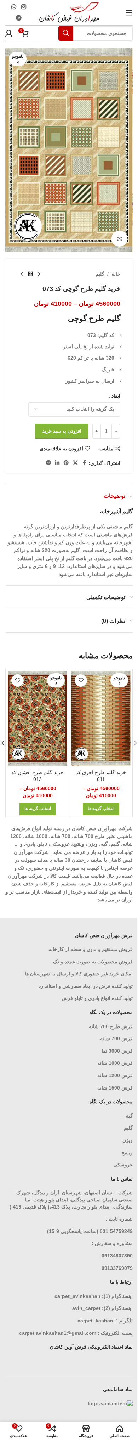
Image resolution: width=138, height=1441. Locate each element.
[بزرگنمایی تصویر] (119, 239)
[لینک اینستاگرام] (23, 6)
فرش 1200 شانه (115, 1075)
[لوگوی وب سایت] (69, 12)
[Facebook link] (84, 463)
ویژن (127, 1140)
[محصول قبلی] (39, 274)
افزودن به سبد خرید (61, 431)
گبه (129, 1116)
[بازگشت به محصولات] (30, 274)
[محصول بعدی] (22, 274)
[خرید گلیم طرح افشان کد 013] (37, 718)
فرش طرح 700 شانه (111, 1026)
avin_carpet (86, 1308)
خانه (115, 274)
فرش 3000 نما (117, 1051)
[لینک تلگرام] (18, 18)
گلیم (100, 274)
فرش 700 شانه (116, 1038)
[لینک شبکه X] (75, 463)
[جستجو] (65, 33)
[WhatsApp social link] (14, 6)
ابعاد (115, 396)
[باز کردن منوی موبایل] (129, 13)
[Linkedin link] (57, 463)
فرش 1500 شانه (114, 1088)
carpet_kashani (96, 1320)
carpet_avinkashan (77, 1296)
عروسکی (123, 1164)
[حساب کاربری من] (9, 33)
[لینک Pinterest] (66, 463)
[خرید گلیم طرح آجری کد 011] (101, 718)
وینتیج (127, 1152)
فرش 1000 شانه (115, 1063)
